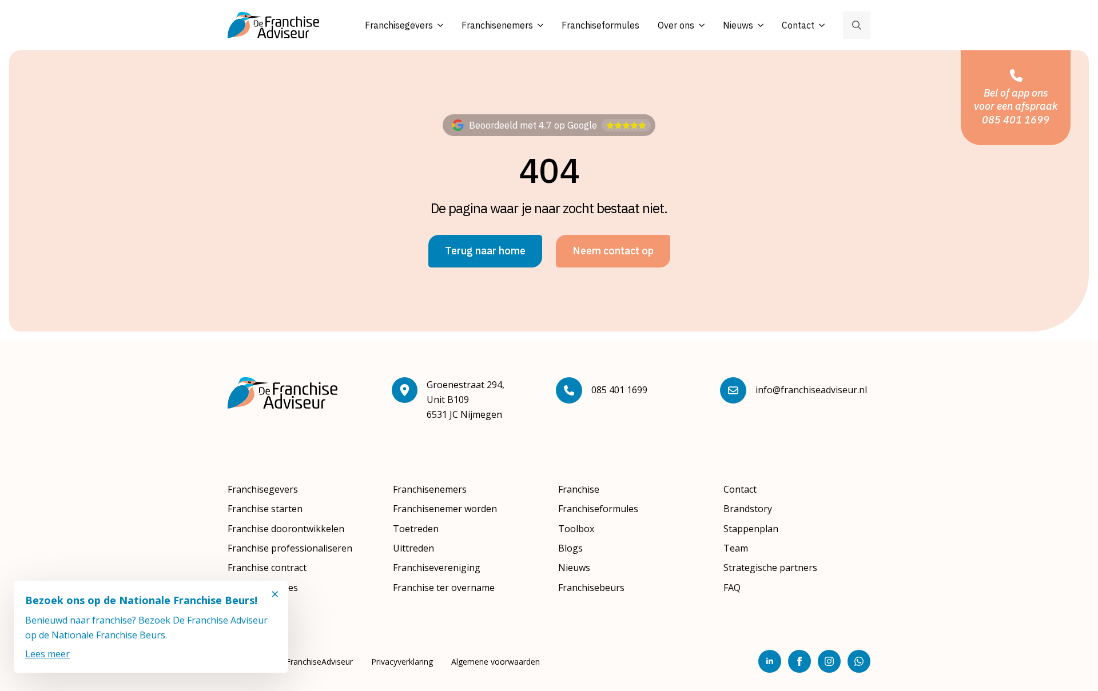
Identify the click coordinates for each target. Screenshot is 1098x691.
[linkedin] (769, 661)
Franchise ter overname (444, 587)
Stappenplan (750, 528)
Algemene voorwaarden (495, 661)
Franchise (578, 489)
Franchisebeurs (591, 587)
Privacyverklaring (402, 661)
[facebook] (799, 661)
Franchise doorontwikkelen (286, 528)
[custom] (859, 661)
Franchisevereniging (436, 567)
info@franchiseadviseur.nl (811, 390)
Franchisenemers (497, 25)
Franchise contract (267, 567)
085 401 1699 (619, 390)
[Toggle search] (856, 25)
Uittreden (413, 548)
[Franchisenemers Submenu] (538, 25)
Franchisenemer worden (445, 508)
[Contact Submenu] (819, 25)
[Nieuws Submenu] (758, 25)
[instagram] (829, 661)
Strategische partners (770, 567)
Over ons (676, 25)
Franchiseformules (600, 25)
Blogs (570, 548)
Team (735, 548)
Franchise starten (265, 508)
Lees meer (47, 654)
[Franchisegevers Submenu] (438, 25)
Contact (798, 25)
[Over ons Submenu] (699, 25)
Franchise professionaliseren (290, 548)
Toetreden (416, 528)
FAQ (732, 587)
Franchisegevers (399, 25)
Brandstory (747, 508)
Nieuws (738, 25)
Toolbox (576, 528)
